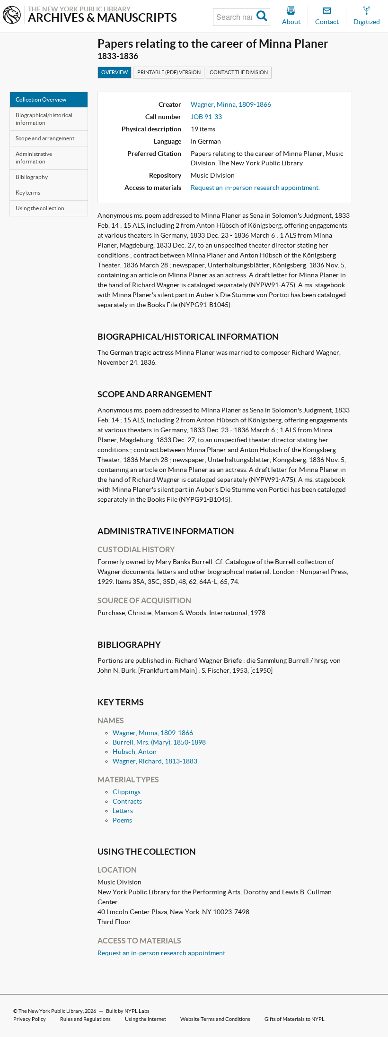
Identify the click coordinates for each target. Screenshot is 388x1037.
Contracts (127, 801)
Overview (114, 72)
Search (262, 17)
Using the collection (40, 208)
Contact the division (239, 72)
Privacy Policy (29, 1019)
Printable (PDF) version (169, 72)
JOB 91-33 (206, 116)
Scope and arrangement (45, 138)
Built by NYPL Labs (128, 1011)
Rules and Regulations (85, 1019)
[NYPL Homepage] (12, 16)
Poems (122, 820)
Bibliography (32, 177)
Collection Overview (41, 99)
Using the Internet (145, 1019)
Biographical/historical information (44, 119)
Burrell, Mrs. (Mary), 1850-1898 (159, 742)
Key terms (28, 192)
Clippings (127, 792)
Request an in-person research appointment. (255, 187)
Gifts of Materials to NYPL (295, 1019)
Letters (123, 810)
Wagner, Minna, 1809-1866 (231, 104)
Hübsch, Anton (135, 751)
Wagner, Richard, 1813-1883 (155, 761)
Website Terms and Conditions (215, 1019)
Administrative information (34, 157)
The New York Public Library (50, 1011)
